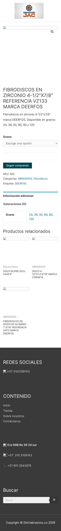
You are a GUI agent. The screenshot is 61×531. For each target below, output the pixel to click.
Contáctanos (11, 421)
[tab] (30, 196)
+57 (10, 455)
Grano (7, 136)
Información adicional (18, 195)
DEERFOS (20, 183)
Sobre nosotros (13, 416)
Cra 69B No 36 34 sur (22, 445)
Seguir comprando (17, 165)
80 (51, 214)
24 (31, 214)
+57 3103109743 (18, 371)
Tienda (7, 410)
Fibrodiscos (40, 178)
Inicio (6, 405)
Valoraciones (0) (14, 204)
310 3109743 (23, 455)
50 (41, 214)
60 (46, 214)
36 (36, 214)
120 (31, 219)
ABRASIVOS (25, 178)
